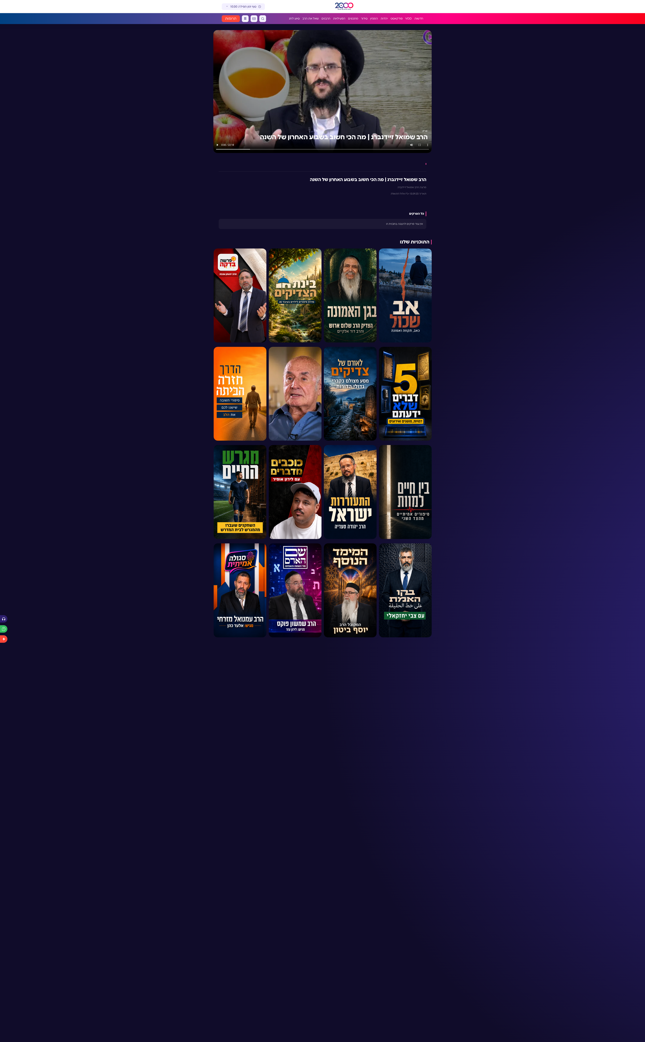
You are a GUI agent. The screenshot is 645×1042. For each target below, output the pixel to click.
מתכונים (353, 18)
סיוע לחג (294, 18)
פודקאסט (397, 18)
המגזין (374, 18)
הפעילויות (339, 18)
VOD (408, 18)
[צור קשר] (254, 18)
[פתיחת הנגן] (3, 619)
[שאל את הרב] (3, 629)
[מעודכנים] (3, 639)
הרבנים (325, 18)
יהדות (384, 18)
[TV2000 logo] (341, 7)
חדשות (418, 18)
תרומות (230, 18)
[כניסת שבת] (245, 18)
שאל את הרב (310, 18)
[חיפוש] (262, 18)
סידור (364, 18)
